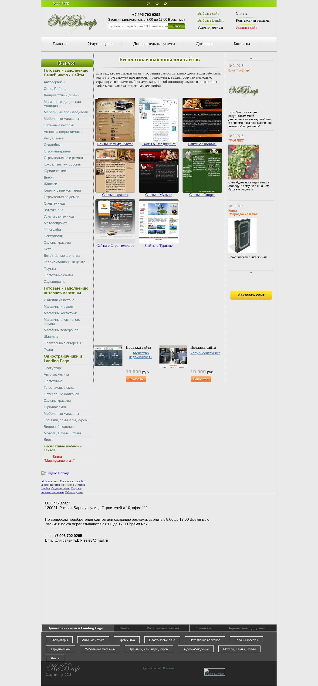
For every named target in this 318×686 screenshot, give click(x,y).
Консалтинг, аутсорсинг (62, 164)
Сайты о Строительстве (115, 245)
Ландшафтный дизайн (61, 95)
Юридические (55, 171)
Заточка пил (53, 210)
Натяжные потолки (59, 125)
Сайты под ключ (74, 492)
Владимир (168, 668)
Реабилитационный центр (64, 262)
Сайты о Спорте (202, 195)
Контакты (242, 43)
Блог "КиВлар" (239, 70)
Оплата (241, 13)
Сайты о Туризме (159, 245)
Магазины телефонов (61, 330)
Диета (48, 440)
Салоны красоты (57, 242)
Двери (49, 177)
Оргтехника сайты (58, 275)
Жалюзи (50, 184)
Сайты (125, 628)
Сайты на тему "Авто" (115, 144)
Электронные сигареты (62, 343)
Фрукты (50, 268)
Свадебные (53, 145)
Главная (60, 43)
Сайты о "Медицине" (159, 144)
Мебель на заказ (50, 481)
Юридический (55, 407)
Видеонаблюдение (59, 427)
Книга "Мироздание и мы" (243, 212)
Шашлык (51, 336)
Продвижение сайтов (62, 484)
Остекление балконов (61, 394)
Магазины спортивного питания (62, 321)
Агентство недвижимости (140, 355)
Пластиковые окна (59, 387)
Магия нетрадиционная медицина (62, 104)
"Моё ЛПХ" (236, 140)
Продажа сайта (138, 347)
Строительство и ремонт (63, 158)
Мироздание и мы (70, 481)
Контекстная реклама (253, 20)
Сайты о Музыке (158, 195)
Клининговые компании (62, 190)
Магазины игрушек (59, 306)
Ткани (48, 349)
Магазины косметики (60, 313)
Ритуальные (54, 138)
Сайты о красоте (115, 195)
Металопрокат (55, 223)
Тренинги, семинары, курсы (66, 420)
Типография (53, 229)
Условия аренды (210, 27)
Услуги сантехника (205, 353)
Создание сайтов (60, 488)
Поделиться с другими (246, 628)
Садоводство (54, 282)
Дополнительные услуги (154, 43)
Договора (204, 43)
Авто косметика (56, 374)
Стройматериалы (57, 151)
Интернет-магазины (163, 628)
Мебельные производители (66, 112)
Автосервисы (54, 82)
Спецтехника (54, 203)
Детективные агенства (62, 255)
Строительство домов (61, 197)
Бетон (48, 249)
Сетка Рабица (55, 89)
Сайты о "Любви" (202, 144)
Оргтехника (53, 381)
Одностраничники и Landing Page (75, 628)
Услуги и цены (100, 43)
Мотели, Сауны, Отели (62, 433)
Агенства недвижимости (63, 132)
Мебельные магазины (61, 119)
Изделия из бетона (59, 300)
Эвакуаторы (53, 368)
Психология (53, 236)
